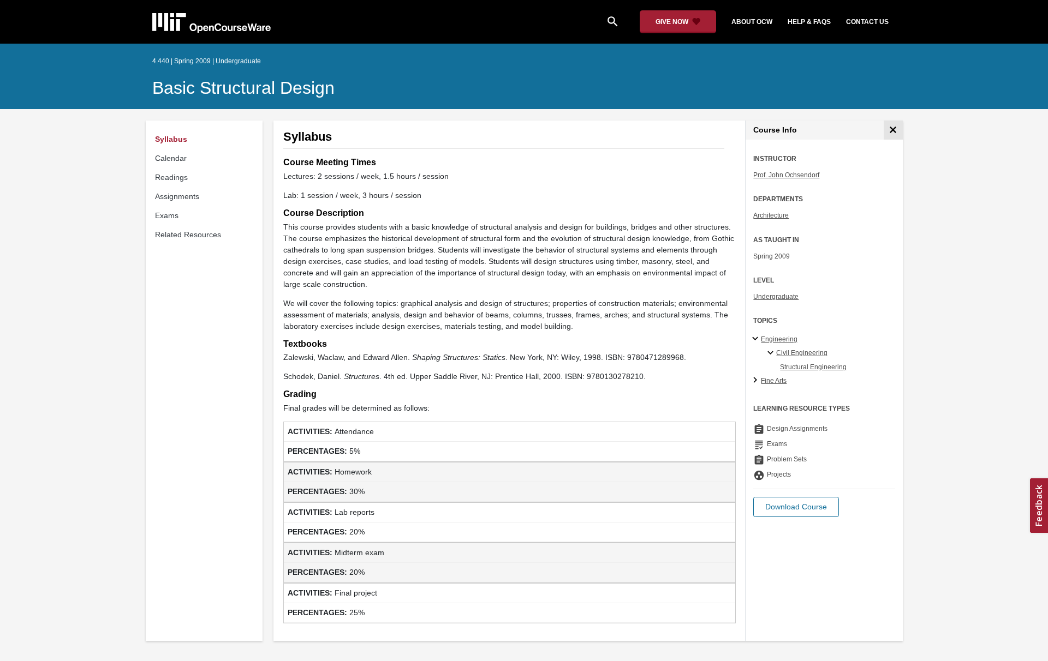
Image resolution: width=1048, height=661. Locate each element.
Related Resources (188, 234)
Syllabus (171, 139)
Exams (166, 215)
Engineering (779, 339)
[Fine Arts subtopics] (756, 381)
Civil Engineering (801, 353)
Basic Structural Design (243, 88)
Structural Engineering (813, 367)
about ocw (751, 22)
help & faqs (809, 22)
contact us (867, 22)
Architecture (771, 215)
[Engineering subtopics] (756, 339)
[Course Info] (893, 130)
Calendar (171, 158)
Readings (171, 177)
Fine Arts (774, 380)
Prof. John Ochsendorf (786, 175)
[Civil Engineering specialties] (772, 353)
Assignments (177, 196)
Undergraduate (776, 297)
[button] (796, 507)
